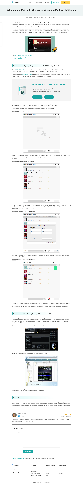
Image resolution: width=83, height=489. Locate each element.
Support (47, 2)
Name (19, 432)
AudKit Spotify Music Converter (20, 69)
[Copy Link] (51, 17)
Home (14, 458)
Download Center (49, 469)
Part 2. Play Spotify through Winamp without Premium (25, 57)
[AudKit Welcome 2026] (74, 2)
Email (19, 435)
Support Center (49, 471)
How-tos (47, 473)
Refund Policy (61, 471)
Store (67, 2)
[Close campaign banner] (81, 485)
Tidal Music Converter (35, 469)
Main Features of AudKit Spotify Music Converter (49, 84)
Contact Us (61, 473)
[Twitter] (49, 17)
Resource (38, 2)
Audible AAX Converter (35, 471)
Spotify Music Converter (35, 467)
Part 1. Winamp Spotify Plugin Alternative (23, 55)
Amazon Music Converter (36, 475)
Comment (18, 438)
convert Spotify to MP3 (27, 74)
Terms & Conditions (62, 469)
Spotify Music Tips (20, 458)
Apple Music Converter (35, 473)
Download (56, 2)
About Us (60, 467)
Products (30, 2)
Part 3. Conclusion (18, 58)
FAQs (47, 475)
